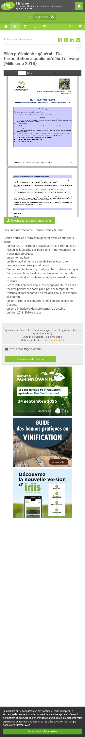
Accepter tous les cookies (42, 731)
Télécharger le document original (30, 220)
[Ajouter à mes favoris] (78, 49)
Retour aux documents (19, 39)
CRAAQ (23, 717)
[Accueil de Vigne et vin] (5, 26)
